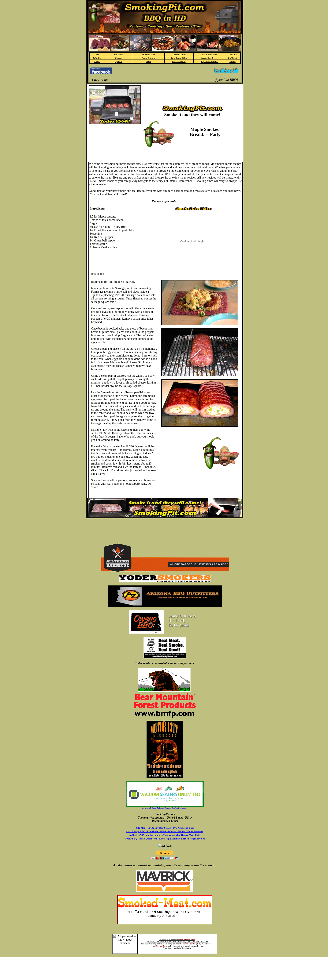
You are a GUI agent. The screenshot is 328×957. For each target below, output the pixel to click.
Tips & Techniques (209, 54)
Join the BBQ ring (148, 944)
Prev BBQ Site (183, 942)
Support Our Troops (209, 58)
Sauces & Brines (148, 58)
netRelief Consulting (182, 948)
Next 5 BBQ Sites (168, 942)
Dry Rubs (118, 61)
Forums (118, 58)
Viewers (232, 61)
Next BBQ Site (153, 942)
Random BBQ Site (200, 942)
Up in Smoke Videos (179, 58)
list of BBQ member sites (195, 944)
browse (162, 944)
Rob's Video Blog (179, 61)
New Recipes (118, 54)
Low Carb (233, 54)
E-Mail (97, 61)
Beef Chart (232, 58)
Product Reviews (179, 54)
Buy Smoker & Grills (209, 61)
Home (97, 54)
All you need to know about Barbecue (185, 946)
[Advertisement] (163, 72)
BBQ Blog (97, 58)
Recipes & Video (148, 54)
